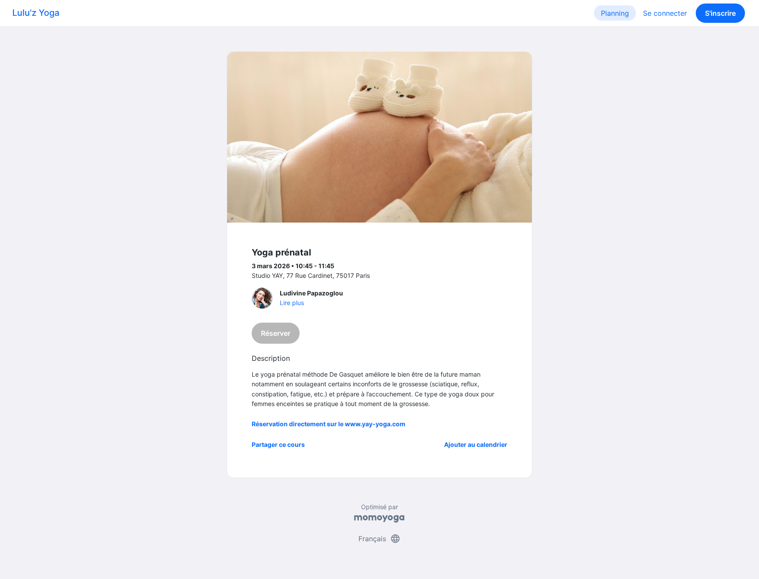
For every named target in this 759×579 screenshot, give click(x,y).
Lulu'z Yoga (35, 12)
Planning (615, 13)
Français (379, 538)
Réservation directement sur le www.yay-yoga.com (328, 424)
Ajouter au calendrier (475, 444)
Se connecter (665, 13)
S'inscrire (720, 13)
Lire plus (292, 302)
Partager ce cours (278, 444)
